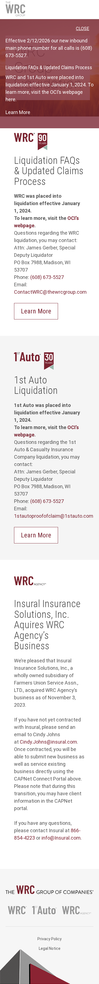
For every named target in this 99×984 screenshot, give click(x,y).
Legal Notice (50, 948)
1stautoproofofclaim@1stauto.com (53, 516)
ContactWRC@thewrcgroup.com (50, 292)
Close (82, 28)
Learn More (18, 112)
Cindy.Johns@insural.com (48, 742)
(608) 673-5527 (47, 277)
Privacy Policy (49, 939)
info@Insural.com (61, 838)
